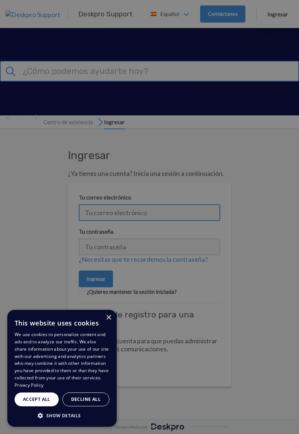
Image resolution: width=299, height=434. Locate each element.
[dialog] (62, 368)
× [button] (108, 317)
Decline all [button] (86, 399)
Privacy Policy (29, 385)
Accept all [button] (36, 399)
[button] (62, 415)
